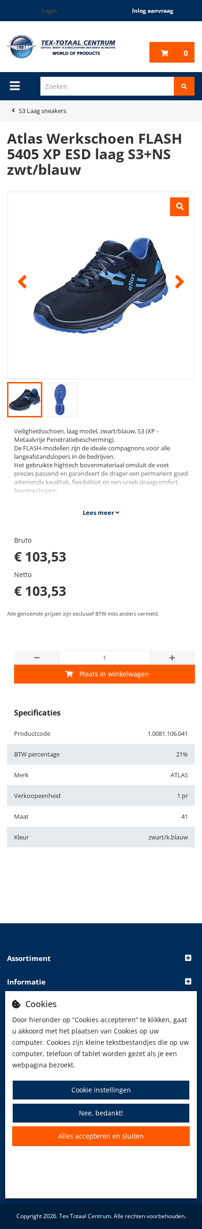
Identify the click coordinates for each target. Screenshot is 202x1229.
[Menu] (15, 86)
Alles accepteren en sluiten (101, 1135)
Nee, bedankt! (101, 1112)
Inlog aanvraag (152, 11)
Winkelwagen (186, 53)
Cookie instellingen (101, 1089)
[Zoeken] (184, 86)
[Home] (61, 46)
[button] (101, 958)
